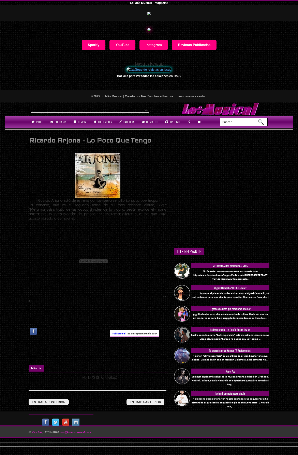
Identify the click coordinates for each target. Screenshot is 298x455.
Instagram (154, 45)
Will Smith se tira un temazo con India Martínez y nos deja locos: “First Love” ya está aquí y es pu (109, 108)
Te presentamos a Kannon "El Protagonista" (230, 350)
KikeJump (38, 432)
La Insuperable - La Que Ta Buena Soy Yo (230, 329)
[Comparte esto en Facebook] (34, 331)
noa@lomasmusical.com (75, 432)
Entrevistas (105, 122)
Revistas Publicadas (194, 45)
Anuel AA (230, 371)
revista (82, 122)
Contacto (152, 122)
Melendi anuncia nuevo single (230, 393)
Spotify (93, 45)
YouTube (122, 45)
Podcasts (60, 122)
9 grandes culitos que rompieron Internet (230, 309)
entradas (129, 122)
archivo (174, 122)
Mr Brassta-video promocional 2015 (230, 266)
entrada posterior (48, 402)
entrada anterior (145, 402)
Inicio (39, 122)
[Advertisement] (102, 352)
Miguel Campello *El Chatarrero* (230, 288)
